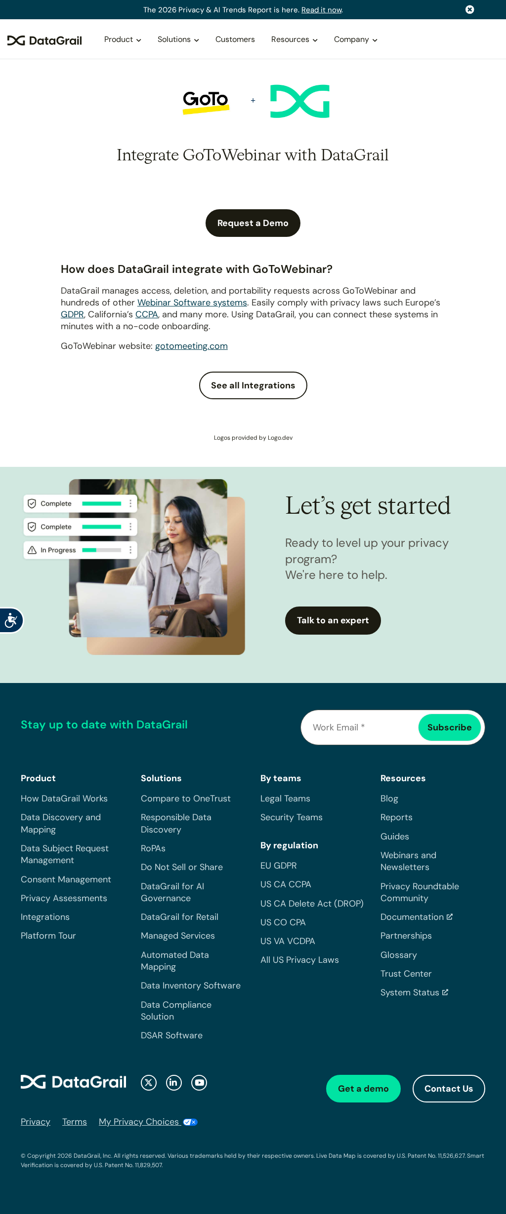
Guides (394, 836)
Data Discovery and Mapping (61, 823)
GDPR (72, 314)
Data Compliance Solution (176, 1011)
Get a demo (363, 1089)
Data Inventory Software (191, 985)
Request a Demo (253, 223)
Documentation (412, 917)
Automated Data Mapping (175, 961)
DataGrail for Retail (179, 917)
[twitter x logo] (149, 1083)
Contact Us (448, 1089)
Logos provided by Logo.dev (253, 438)
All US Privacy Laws (299, 960)
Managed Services (178, 936)
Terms (74, 1122)
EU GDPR (278, 866)
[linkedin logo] (174, 1083)
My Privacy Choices (140, 1122)
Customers (235, 39)
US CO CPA (283, 922)
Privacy (35, 1122)
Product (118, 39)
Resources (290, 39)
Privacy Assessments (64, 898)
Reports (396, 817)
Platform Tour (48, 936)
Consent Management (66, 879)
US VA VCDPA (287, 941)
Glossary (398, 955)
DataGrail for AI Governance (172, 892)
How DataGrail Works (64, 798)
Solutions (174, 39)
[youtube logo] (199, 1083)
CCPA (146, 314)
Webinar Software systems (192, 302)
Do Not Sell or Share (182, 867)
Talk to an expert (333, 620)
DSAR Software (172, 1035)
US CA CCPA (285, 884)
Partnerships (406, 936)
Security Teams (291, 817)
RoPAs (153, 848)
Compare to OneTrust (186, 798)
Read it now (321, 10)
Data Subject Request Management (65, 854)
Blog (389, 798)
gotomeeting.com (191, 346)
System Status (409, 992)
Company (351, 39)
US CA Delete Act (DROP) (312, 904)
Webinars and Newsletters (408, 861)
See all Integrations (253, 385)
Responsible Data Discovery (176, 823)
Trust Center (406, 974)
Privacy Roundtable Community (419, 892)
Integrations (45, 917)
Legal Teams (285, 798)
